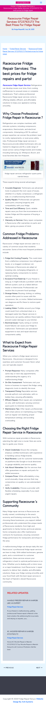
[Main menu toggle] (41, 2)
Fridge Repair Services (15, 607)
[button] (23, 2)
